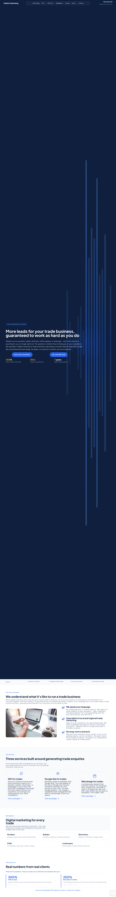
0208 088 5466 (107, 2)
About (73, 3)
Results (68, 3)
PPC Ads (50, 3)
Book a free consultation (22, 354)
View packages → (15, 799)
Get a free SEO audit (58, 354)
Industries (59, 3)
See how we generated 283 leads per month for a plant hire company (58, 890)
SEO (43, 3)
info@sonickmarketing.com (105, 4)
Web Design (36, 3)
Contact (81, 3)
